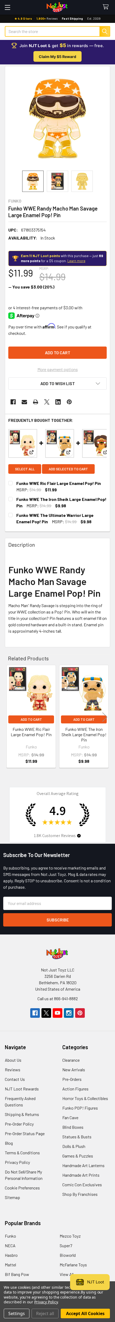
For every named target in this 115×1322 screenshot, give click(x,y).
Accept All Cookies (85, 1313)
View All (67, 1274)
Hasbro (11, 1255)
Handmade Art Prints (80, 1174)
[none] (57, 118)
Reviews (12, 1069)
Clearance (71, 1059)
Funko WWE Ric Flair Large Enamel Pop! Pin (58, 483)
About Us (13, 1059)
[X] (47, 402)
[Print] (35, 402)
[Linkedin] (58, 402)
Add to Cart (31, 719)
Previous (10, 717)
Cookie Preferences (22, 1187)
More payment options (57, 369)
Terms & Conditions (22, 1152)
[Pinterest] (69, 402)
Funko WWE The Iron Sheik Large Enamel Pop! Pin (84, 734)
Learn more (76, 261)
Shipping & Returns (22, 1114)
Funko (10, 1235)
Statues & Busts (76, 1136)
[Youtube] (57, 1013)
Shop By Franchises (80, 1194)
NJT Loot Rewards (22, 1088)
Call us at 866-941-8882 (57, 998)
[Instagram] (69, 1013)
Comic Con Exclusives (82, 1184)
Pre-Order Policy (19, 1123)
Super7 (66, 1245)
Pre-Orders (72, 1079)
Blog (9, 1143)
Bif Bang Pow (17, 1274)
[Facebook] (13, 402)
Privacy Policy (17, 1162)
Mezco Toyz (70, 1235)
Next (104, 717)
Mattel (10, 1264)
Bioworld (68, 1255)
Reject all (45, 1313)
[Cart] (107, 7)
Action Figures (75, 1088)
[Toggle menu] (7, 7)
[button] (57, 383)
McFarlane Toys (73, 1264)
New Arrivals (73, 1069)
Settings (16, 1313)
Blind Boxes (72, 1127)
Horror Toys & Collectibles (85, 1098)
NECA (10, 1245)
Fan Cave (70, 1117)
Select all (24, 469)
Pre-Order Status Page (25, 1133)
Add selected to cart (68, 469)
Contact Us (15, 1079)
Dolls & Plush (73, 1146)
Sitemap (12, 1197)
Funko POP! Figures (80, 1107)
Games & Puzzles (77, 1155)
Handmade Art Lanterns (83, 1165)
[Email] (24, 402)
